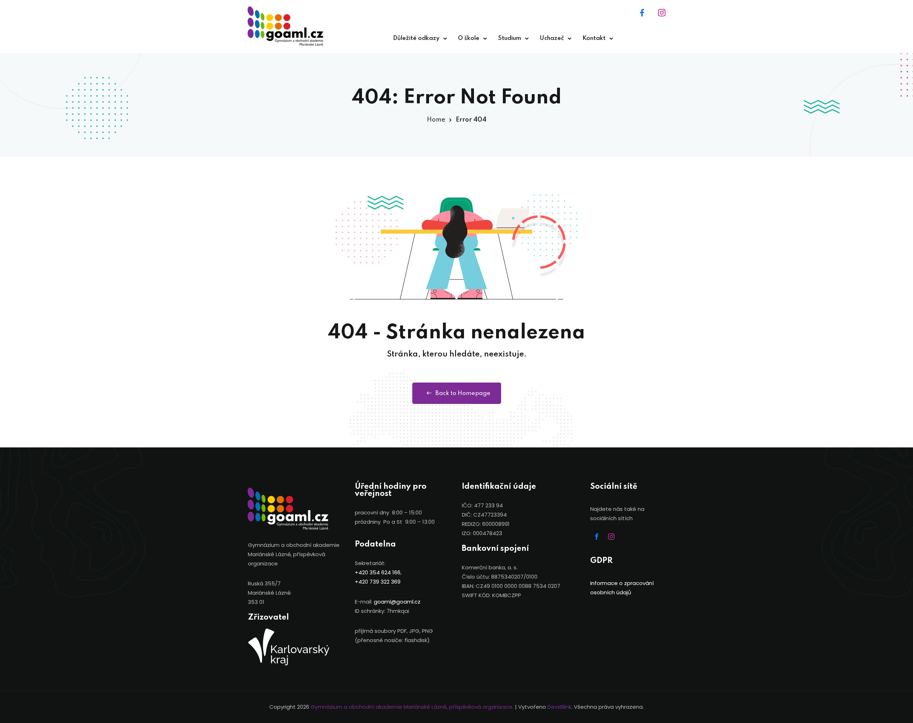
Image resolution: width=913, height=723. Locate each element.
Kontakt (594, 38)
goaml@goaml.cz (397, 601)
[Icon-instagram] (611, 536)
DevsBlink (559, 707)
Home (436, 120)
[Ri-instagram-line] (661, 12)
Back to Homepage (462, 393)
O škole (468, 38)
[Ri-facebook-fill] (642, 12)
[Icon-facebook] (596, 536)
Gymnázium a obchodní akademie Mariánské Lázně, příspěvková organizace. (412, 707)
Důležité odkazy (416, 38)
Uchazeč (552, 38)
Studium (509, 38)
